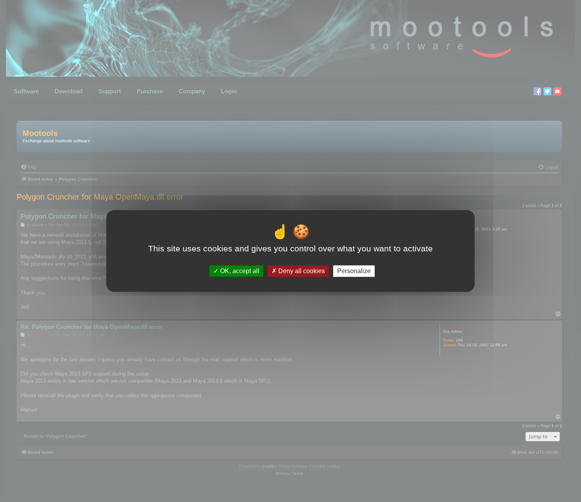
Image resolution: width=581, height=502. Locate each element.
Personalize (354, 271)
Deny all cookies (301, 271)
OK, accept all (239, 271)
